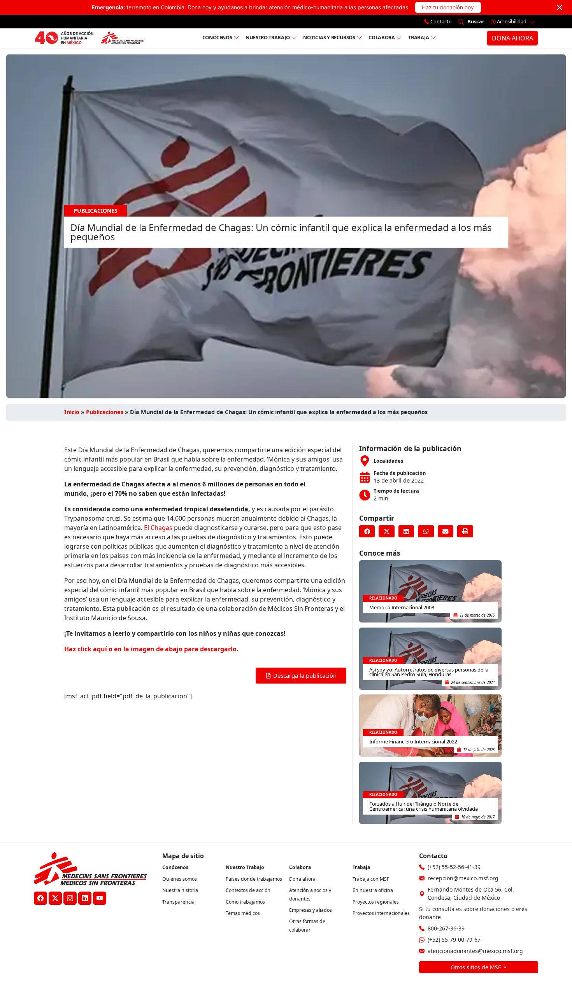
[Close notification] (559, 7)
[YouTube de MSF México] (99, 898)
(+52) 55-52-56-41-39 (454, 867)
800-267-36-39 (446, 928)
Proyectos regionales (376, 902)
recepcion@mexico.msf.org (463, 878)
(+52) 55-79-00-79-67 (454, 939)
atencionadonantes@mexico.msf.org (475, 951)
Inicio (71, 412)
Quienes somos (179, 879)
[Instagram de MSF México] (70, 898)
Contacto (440, 21)
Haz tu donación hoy (448, 7)
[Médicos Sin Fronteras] (90, 38)
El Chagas (157, 527)
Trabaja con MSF (371, 879)
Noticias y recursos (329, 37)
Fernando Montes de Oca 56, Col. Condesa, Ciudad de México (471, 893)
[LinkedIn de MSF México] (84, 898)
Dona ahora (302, 879)
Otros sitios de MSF (476, 967)
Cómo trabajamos (245, 902)
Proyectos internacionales (381, 913)
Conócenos (217, 37)
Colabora (381, 37)
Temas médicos (243, 913)
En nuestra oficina (373, 890)
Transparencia (178, 902)
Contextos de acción (248, 890)
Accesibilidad (512, 21)
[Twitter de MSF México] (55, 898)
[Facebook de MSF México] (40, 898)
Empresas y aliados (310, 910)
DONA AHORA (512, 38)
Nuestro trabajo (268, 37)
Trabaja (418, 37)
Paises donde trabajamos (254, 879)
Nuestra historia (180, 890)
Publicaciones (104, 412)
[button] (367, 531)
